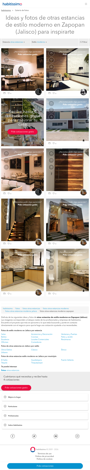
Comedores (36, 342)
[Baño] (67, 270)
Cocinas (34, 337)
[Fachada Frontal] (67, 119)
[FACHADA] (67, 220)
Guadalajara (36, 360)
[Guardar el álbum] (5, 93)
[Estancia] (67, 69)
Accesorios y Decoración (41, 334)
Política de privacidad (44, 456)
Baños (3, 337)
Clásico (34, 350)
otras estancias (16, 42)
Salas (3, 334)
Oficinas (4, 342)
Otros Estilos (6, 350)
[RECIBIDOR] (22, 220)
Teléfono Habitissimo (11, 442)
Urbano (4, 353)
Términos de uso (45, 454)
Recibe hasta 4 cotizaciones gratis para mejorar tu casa (22, 118)
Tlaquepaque (37, 363)
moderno (41, 42)
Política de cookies (44, 459)
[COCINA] (22, 270)
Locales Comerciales (40, 340)
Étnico (63, 350)
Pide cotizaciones (45, 466)
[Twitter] (34, 437)
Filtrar (84, 42)
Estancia (6, 42)
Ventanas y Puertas (69, 334)
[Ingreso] (67, 170)
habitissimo (6, 10)
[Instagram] (77, 437)
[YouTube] (56, 437)
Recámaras (66, 340)
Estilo (34, 42)
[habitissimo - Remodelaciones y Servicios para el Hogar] (11, 4)
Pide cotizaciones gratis (22, 132)
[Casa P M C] (22, 69)
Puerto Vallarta (67, 360)
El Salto (4, 360)
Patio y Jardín (67, 337)
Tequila (4, 363)
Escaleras (5, 340)
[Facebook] (13, 437)
